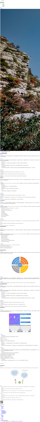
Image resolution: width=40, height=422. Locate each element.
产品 (3, 5)
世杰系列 (3, 413)
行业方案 (1, 414)
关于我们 (3, 6)
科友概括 (1, 420)
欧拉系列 (3, 412)
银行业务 (2, 415)
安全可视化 (2, 408)
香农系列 (3, 151)
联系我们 (7, 420)
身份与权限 (2, 406)
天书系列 (3, 410)
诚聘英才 (5, 420)
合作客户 (3, 420)
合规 (1, 407)
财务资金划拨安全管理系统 (4, 152)
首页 (0, 151)
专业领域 (3, 4)
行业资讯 (2, 419)
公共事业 (2, 416)
